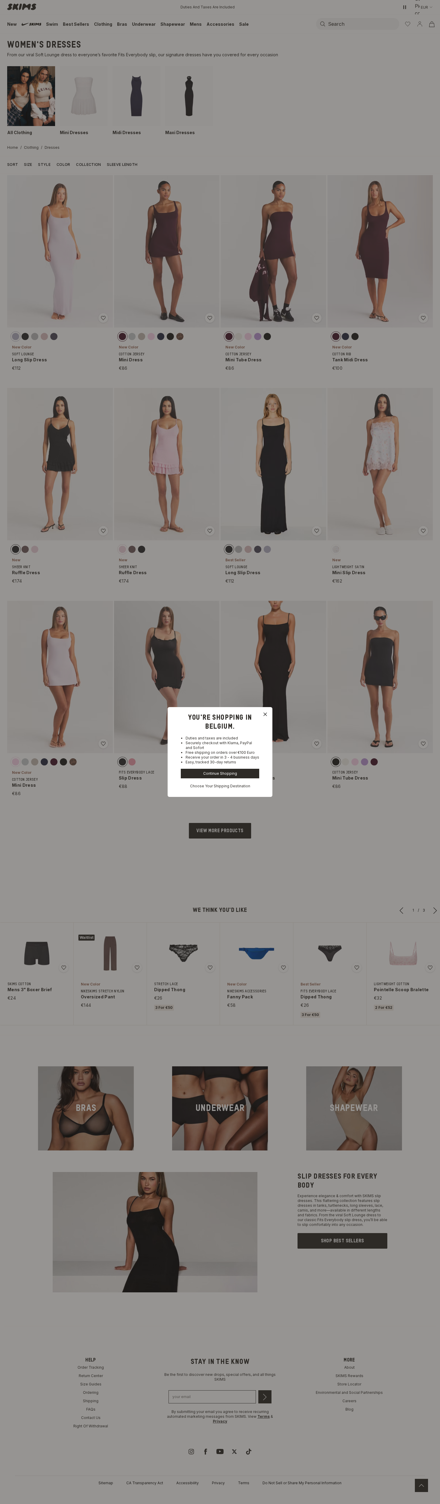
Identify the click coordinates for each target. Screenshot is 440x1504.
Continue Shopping (220, 773)
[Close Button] (265, 714)
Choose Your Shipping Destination (220, 786)
